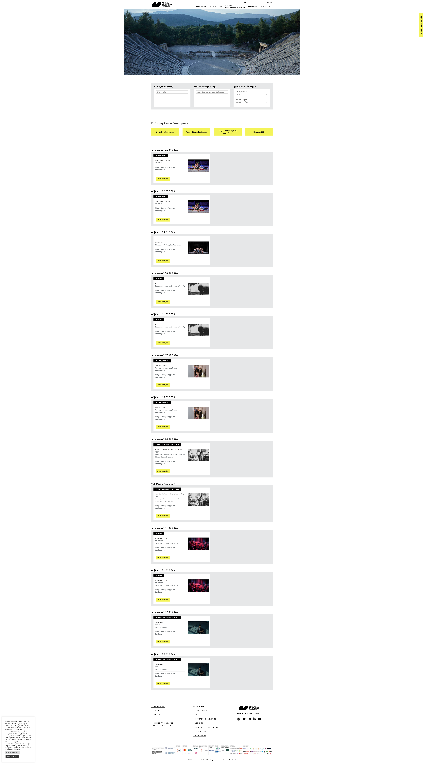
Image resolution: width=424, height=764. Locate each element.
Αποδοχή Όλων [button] (12, 756)
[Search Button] (245, 3)
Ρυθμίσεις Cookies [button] (12, 753)
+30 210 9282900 (160, 725)
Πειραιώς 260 (258, 132)
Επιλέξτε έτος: (241, 92)
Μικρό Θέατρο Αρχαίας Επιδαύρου (228, 132)
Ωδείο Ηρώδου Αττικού (165, 132)
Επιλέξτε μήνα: (241, 99)
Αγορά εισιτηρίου (162, 178)
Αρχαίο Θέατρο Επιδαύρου (196, 132)
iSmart (234, 760)
